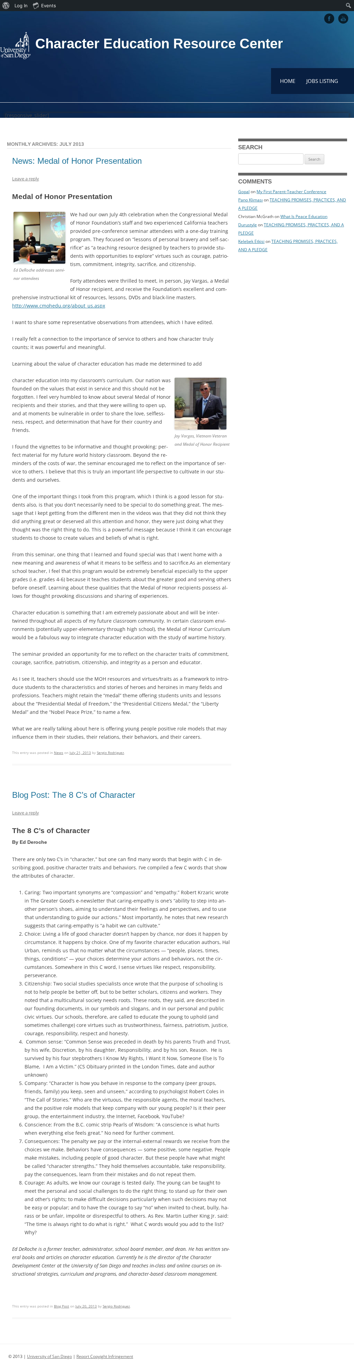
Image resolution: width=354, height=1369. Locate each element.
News (58, 752)
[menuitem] (6, 5)
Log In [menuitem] (21, 5)
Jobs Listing (322, 80)
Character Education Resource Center (159, 43)
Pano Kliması (250, 200)
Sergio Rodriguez (110, 752)
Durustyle (247, 225)
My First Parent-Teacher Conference (291, 192)
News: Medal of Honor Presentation (77, 161)
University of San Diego (49, 1356)
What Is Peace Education (303, 216)
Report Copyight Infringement (104, 1356)
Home (287, 80)
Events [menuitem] (48, 5)
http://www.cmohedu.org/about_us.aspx (58, 305)
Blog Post (61, 1306)
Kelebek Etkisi (251, 241)
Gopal (244, 192)
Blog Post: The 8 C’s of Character (73, 795)
